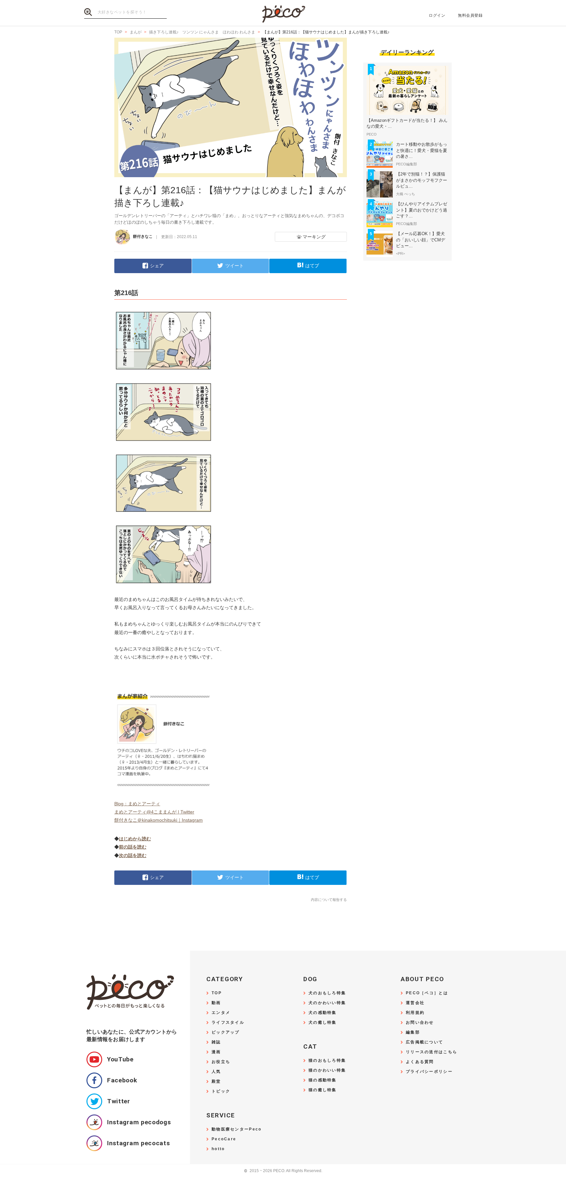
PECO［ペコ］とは (427, 993)
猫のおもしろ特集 (327, 1060)
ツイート (234, 265)
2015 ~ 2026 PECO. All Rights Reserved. (283, 1170)
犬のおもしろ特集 (327, 993)
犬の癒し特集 (323, 1022)
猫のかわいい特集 (327, 1070)
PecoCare (224, 1139)
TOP (217, 993)
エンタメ (221, 1013)
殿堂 (216, 1081)
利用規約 (415, 1013)
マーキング (314, 236)
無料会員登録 (470, 15)
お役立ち (221, 1062)
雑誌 (216, 1042)
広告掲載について (424, 1042)
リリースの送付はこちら (431, 1052)
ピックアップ (226, 1032)
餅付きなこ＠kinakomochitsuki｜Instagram (158, 820)
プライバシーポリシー (429, 1072)
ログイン (437, 15)
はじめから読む (135, 838)
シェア (157, 265)
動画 (216, 1003)
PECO (283, 13)
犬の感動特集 (323, 1013)
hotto (218, 1149)
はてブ (312, 265)
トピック (221, 1091)
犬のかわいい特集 (327, 1003)
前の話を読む (132, 847)
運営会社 (415, 1003)
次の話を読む (132, 855)
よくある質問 (420, 1062)
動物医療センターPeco (236, 1129)
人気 (216, 1072)
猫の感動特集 (323, 1080)
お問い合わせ (420, 1022)
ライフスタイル (228, 1022)
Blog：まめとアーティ (137, 803)
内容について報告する (329, 900)
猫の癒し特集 (323, 1090)
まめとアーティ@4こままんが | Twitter (154, 811)
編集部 (413, 1032)
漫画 (216, 1052)
